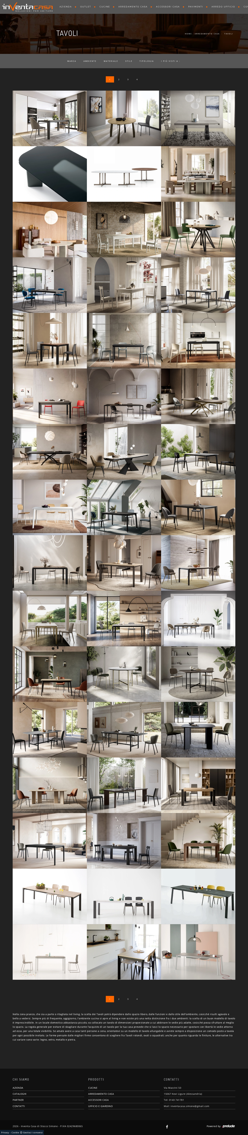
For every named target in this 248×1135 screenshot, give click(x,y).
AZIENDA (18, 1087)
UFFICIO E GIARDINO (100, 1106)
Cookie (15, 1132)
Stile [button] (128, 61)
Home (188, 34)
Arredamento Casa (133, 7)
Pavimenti (195, 7)
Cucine (105, 7)
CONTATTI (19, 1106)
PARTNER (18, 1099)
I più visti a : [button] (170, 61)
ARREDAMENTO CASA (101, 1093)
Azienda (66, 7)
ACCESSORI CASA (98, 1099)
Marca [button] (71, 61)
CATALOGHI (19, 1093)
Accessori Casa (168, 7)
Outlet (85, 7)
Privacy (5, 1132)
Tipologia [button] (147, 61)
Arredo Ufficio (223, 7)
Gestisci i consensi (33, 1132)
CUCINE (92, 1087)
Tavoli (228, 34)
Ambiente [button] (90, 61)
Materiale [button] (111, 61)
